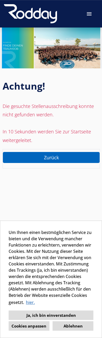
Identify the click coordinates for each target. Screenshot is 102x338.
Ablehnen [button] (73, 326)
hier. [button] (30, 302)
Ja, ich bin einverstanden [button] (51, 315)
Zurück (51, 157)
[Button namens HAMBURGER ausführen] (89, 14)
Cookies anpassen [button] (29, 326)
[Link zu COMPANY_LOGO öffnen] (30, 14)
